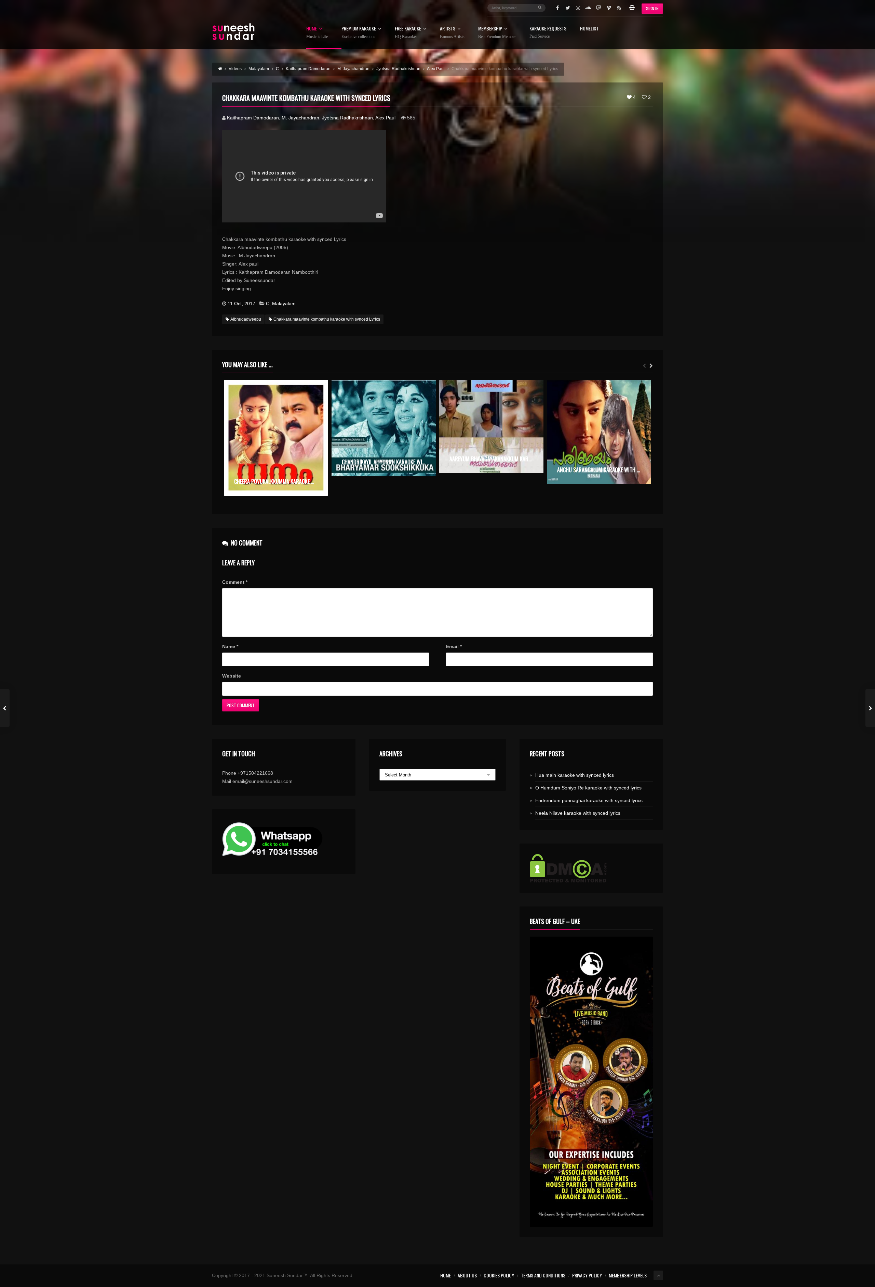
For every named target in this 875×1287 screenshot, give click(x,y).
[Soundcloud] (588, 7)
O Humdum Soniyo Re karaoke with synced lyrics (588, 787)
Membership (497, 32)
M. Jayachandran (300, 117)
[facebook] (557, 7)
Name (230, 646)
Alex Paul (385, 117)
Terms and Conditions (543, 1275)
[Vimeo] (608, 7)
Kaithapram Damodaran (253, 117)
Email (454, 646)
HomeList (589, 29)
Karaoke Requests (547, 32)
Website (231, 676)
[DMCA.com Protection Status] (591, 868)
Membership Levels (628, 1275)
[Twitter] (567, 7)
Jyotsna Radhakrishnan (347, 117)
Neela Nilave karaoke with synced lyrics (577, 813)
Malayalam (284, 303)
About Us (467, 1275)
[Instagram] (578, 7)
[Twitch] (598, 7)
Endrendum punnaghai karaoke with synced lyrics (589, 800)
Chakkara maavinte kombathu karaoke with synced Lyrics (326, 319)
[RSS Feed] (619, 7)
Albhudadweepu (245, 319)
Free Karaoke (408, 32)
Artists (452, 32)
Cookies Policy (499, 1275)
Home (317, 32)
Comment (234, 582)
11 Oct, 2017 (241, 303)
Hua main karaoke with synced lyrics (574, 775)
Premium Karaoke (358, 32)
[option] (276, 438)
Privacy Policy (587, 1275)
